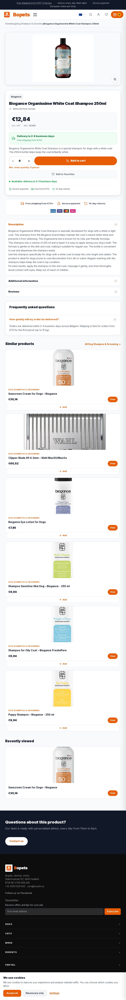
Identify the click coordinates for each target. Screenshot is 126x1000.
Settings (54, 993)
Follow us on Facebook (18, 893)
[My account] (98, 14)
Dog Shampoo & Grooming (30, 23)
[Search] (90, 14)
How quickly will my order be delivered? (34, 319)
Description (16, 224)
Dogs (13, 23)
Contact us (16, 841)
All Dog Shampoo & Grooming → (103, 344)
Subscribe (112, 911)
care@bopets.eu (35, 886)
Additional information (23, 281)
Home (8, 23)
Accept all (12, 993)
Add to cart (78, 160)
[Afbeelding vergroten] (115, 79)
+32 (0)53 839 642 (15, 886)
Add (65, 407)
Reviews (13, 291)
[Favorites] (106, 14)
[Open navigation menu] (35, 14)
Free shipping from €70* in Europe (34, 3)
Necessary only (35, 993)
